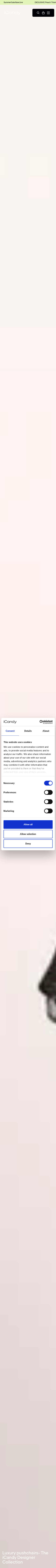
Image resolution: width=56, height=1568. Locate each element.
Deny (28, 843)
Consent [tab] (10, 731)
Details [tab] (28, 731)
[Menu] (48, 13)
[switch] (48, 792)
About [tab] (46, 731)
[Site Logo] (12, 12)
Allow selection (28, 834)
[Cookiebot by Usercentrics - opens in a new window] (40, 722)
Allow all (28, 824)
